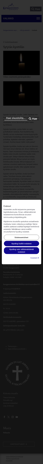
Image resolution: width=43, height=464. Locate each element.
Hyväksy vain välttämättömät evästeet (21, 250)
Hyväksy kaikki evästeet (21, 243)
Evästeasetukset (21, 237)
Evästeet (35, 258)
